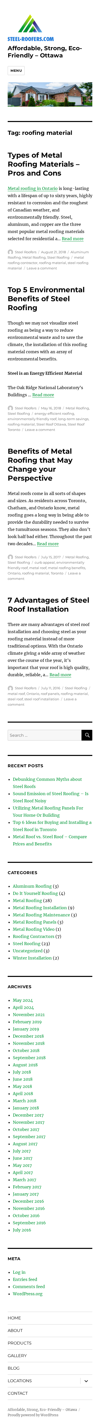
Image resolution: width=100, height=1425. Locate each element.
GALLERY (17, 1355)
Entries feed (25, 1279)
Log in (19, 1272)
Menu (16, 70)
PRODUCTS (20, 1343)
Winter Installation (32, 958)
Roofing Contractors (33, 936)
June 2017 (22, 1158)
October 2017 (26, 1129)
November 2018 (29, 1043)
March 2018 (24, 1100)
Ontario (14, 573)
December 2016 (28, 1201)
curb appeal (45, 562)
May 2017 (22, 1165)
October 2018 (26, 1050)
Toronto (57, 573)
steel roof (15, 699)
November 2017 (28, 1122)
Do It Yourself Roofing (35, 893)
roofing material (52, 263)
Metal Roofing (34, 257)
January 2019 (26, 1029)
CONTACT (18, 1393)
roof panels (50, 694)
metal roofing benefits (66, 568)
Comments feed (29, 1286)
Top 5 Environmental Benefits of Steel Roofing (46, 298)
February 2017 (27, 1186)
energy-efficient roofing (54, 413)
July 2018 (22, 1072)
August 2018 (25, 1064)
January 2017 (26, 1194)
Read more (73, 238)
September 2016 (29, 1222)
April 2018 (23, 1093)
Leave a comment (42, 268)
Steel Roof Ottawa (51, 424)
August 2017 (25, 1143)
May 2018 (22, 1086)
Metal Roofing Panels (34, 922)
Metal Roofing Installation (40, 907)
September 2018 (29, 1057)
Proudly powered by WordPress (33, 1415)
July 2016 (22, 1229)
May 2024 (23, 1000)
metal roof (37, 568)
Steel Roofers (25, 252)
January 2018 (26, 1107)
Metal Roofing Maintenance (41, 914)
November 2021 (29, 1014)
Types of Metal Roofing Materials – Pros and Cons (43, 164)
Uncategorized (28, 950)
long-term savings (73, 419)
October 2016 (26, 1215)
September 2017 (29, 1136)
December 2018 (28, 1036)
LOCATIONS (20, 1380)
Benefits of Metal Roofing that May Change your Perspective (40, 464)
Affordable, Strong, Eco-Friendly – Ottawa (45, 52)
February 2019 (27, 1021)
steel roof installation (41, 699)
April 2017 (23, 1172)
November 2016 (29, 1208)
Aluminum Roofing (32, 886)
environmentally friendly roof (32, 419)
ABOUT (15, 1330)
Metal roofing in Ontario (33, 188)
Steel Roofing (58, 257)
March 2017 (24, 1179)
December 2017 (28, 1115)
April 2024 (23, 1007)
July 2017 (22, 1151)
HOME (14, 1318)
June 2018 (23, 1079)
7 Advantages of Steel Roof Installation (48, 604)
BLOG (13, 1368)
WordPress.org (28, 1293)
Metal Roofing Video (34, 929)
